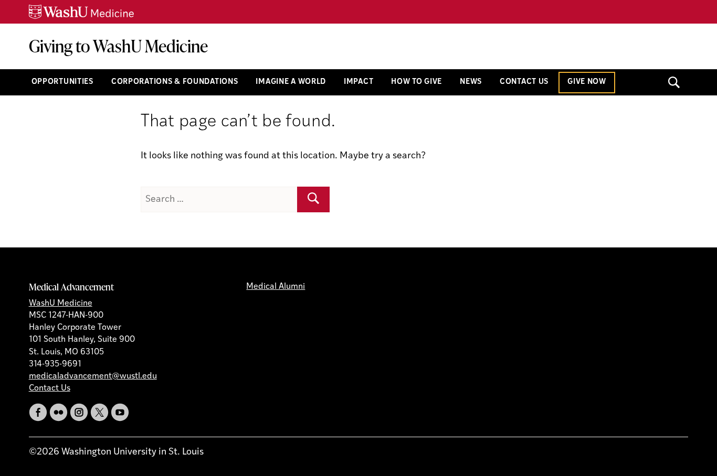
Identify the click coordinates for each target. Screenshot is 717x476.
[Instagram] (79, 412)
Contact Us (524, 82)
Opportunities (62, 82)
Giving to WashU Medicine (118, 46)
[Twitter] (99, 412)
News (471, 82)
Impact (358, 82)
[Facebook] (38, 412)
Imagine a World (291, 82)
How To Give (416, 82)
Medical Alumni (275, 287)
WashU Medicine (60, 303)
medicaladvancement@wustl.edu (93, 376)
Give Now (586, 82)
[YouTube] (120, 412)
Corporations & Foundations (174, 82)
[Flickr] (58, 412)
